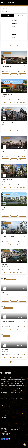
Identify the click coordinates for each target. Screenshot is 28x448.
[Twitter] (4, 439)
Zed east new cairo (7, 179)
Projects (7, 15)
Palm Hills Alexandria (8, 321)
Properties (20, 15)
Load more (14, 362)
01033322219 (8, 433)
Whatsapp (23, 45)
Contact (4, 417)
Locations (4, 413)
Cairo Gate (5, 264)
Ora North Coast (7, 66)
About (3, 409)
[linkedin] (9, 439)
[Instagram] (7, 439)
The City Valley (6, 208)
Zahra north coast (7, 123)
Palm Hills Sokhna (7, 94)
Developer (4, 415)
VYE (3, 293)
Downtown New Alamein (9, 236)
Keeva (3, 151)
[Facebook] (2, 439)
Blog (3, 411)
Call (14, 45)
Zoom (6, 45)
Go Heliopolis (6, 349)
